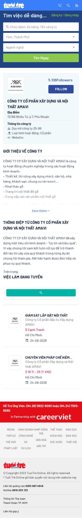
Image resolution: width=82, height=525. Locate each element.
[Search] (41, 292)
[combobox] (41, 26)
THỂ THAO (56, 429)
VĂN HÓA (41, 440)
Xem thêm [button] (39, 211)
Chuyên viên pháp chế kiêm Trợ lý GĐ (47, 357)
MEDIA (11, 429)
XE (26, 442)
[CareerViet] (53, 416)
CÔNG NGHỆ (26, 435)
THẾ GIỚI (11, 442)
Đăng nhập (71, 15)
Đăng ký (56, 15)
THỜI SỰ (11, 435)
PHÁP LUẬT (10, 448)
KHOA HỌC (56, 435)
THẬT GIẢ (71, 442)
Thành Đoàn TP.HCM (15, 502)
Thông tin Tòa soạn (14, 498)
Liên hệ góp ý (11, 511)
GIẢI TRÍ (41, 446)
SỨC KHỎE (56, 442)
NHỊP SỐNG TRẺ (41, 431)
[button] (68, 5)
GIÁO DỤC (71, 429)
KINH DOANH (25, 429)
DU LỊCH (26, 448)
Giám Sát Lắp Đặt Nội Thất (46, 315)
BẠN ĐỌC (71, 435)
